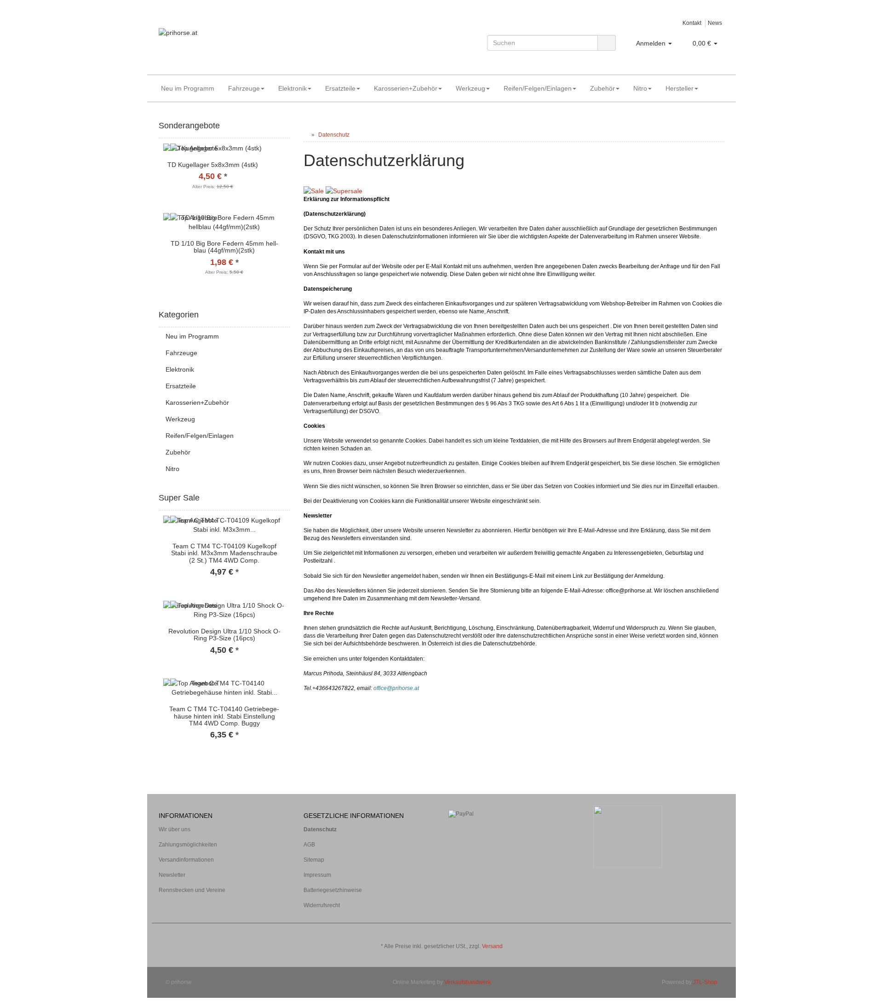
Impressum (317, 875)
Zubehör (602, 88)
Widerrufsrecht (322, 905)
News (715, 23)
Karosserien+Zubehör (405, 88)
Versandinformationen (186, 860)
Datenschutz (320, 829)
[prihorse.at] (248, 42)
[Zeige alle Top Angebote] (286, 498)
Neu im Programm (187, 88)
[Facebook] (705, 933)
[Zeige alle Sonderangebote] (286, 126)
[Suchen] (606, 43)
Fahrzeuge (244, 88)
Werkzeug (470, 88)
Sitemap (314, 860)
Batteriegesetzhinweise (333, 890)
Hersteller (679, 88)
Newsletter (172, 875)
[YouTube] (719, 933)
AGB (309, 844)
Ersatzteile (340, 88)
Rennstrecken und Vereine (192, 890)
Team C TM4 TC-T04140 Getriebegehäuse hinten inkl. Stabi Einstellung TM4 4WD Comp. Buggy (224, 716)
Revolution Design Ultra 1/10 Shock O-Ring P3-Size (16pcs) (224, 634)
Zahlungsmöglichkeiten (188, 844)
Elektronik (292, 88)
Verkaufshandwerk (467, 982)
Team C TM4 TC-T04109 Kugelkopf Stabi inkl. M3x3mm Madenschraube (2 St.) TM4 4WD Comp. (224, 553)
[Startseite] (306, 135)
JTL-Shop (705, 982)
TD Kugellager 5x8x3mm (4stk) (212, 164)
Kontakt (691, 23)
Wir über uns (174, 829)
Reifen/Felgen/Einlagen (538, 88)
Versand (492, 946)
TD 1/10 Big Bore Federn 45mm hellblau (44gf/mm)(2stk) (224, 247)
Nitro (640, 88)
